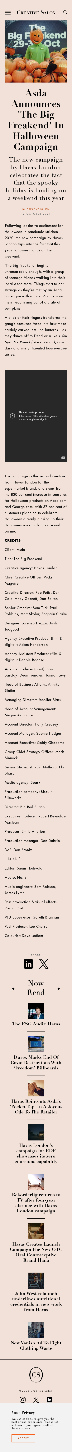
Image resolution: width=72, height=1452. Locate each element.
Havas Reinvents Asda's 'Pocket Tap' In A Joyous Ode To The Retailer (36, 1107)
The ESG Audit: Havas (36, 1024)
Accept (23, 1438)
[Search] (65, 12)
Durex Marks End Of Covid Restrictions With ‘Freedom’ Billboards (36, 1063)
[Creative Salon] (36, 13)
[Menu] (7, 12)
